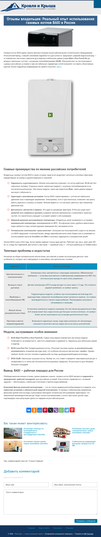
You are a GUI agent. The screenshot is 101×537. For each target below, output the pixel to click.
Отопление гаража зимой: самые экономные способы (36, 443)
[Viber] (55, 410)
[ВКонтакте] (28, 410)
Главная (31, 528)
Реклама (69, 528)
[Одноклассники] (34, 410)
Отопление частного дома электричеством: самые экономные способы (83, 431)
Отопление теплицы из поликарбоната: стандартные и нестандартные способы (34, 432)
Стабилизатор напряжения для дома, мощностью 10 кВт (83, 443)
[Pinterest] (45, 410)
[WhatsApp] (61, 410)
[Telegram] (66, 410)
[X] (50, 410)
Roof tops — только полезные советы (29, 534)
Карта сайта (44, 528)
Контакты (58, 528)
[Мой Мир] (39, 410)
